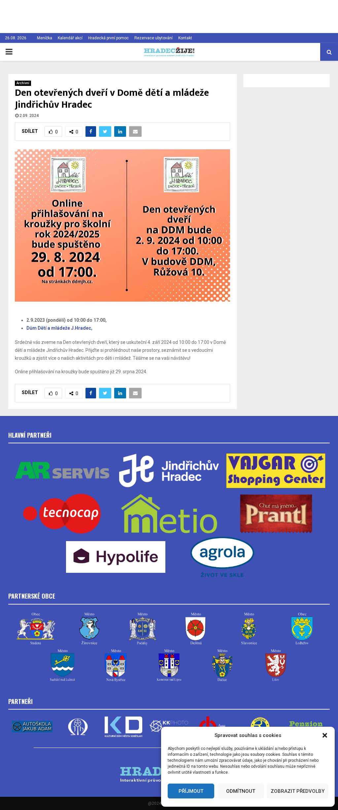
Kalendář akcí (70, 38)
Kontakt (185, 38)
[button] (324, 735)
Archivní (23, 83)
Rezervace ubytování (153, 38)
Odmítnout (240, 791)
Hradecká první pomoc (108, 38)
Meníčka (44, 38)
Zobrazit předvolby (297, 791)
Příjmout (191, 791)
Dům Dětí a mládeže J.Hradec (58, 328)
